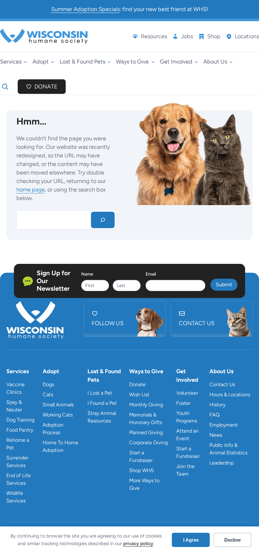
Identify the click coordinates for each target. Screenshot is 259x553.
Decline (232, 540)
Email (151, 274)
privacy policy (138, 543)
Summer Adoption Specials (85, 9)
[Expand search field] (5, 87)
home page (30, 189)
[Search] (103, 220)
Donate (45, 86)
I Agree (191, 540)
